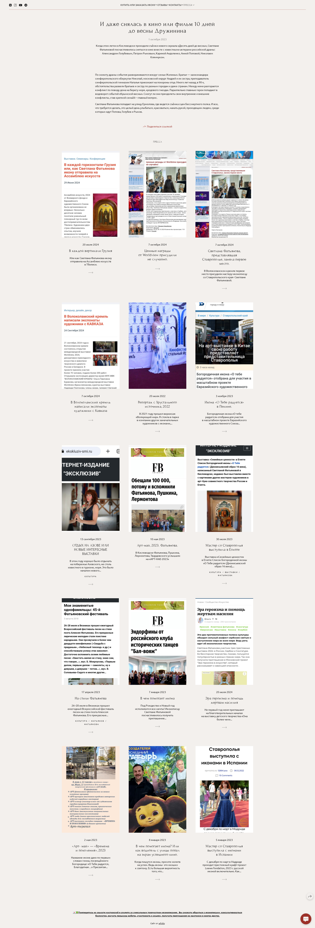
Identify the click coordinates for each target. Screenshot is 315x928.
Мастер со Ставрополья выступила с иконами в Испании (224, 850)
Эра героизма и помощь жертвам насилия (224, 700)
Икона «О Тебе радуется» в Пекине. (224, 404)
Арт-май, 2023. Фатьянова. (157, 545)
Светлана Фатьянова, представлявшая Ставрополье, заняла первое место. (224, 257)
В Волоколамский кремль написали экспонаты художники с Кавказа (90, 406)
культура (91, 576)
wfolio (162, 923)
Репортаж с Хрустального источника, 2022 (157, 404)
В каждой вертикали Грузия (90, 251)
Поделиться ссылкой (159, 126)
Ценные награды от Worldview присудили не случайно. (157, 255)
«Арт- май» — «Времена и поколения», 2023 (90, 848)
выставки (231, 572)
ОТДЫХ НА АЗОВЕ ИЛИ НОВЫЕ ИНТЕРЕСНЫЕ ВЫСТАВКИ (90, 549)
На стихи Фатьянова (90, 698)
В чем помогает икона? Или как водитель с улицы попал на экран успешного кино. (157, 850)
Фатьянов (97, 720)
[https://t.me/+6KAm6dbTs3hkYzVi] (25, 5)
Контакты (175, 4)
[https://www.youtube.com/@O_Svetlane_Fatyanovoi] (20, 5)
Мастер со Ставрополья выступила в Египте (224, 547)
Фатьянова (225, 575)
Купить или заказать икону (137, 4)
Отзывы (162, 4)
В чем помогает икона (157, 698)
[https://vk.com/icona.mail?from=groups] (10, 5)
